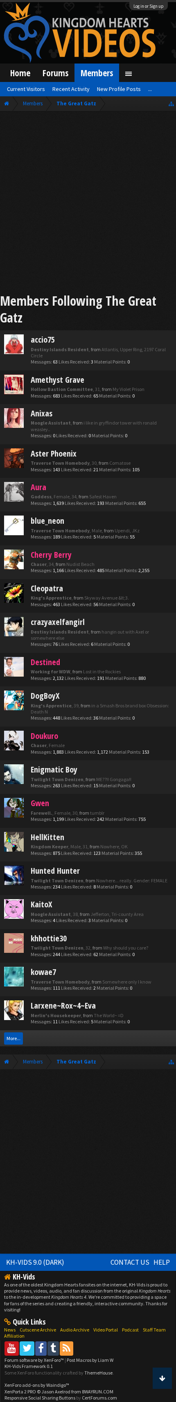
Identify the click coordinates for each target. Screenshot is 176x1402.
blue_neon (47, 520)
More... (13, 1038)
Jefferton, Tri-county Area (117, 914)
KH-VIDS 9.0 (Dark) (35, 1262)
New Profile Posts (119, 89)
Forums (55, 73)
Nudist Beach (80, 564)
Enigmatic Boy (54, 769)
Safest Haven (103, 496)
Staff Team (154, 1330)
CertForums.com (99, 1398)
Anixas (41, 413)
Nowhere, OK (114, 846)
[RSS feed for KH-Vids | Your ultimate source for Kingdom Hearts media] (66, 1348)
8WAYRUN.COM (97, 1391)
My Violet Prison (128, 389)
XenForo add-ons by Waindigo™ (37, 1385)
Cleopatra (47, 588)
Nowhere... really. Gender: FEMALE (131, 880)
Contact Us (130, 1262)
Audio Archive (74, 1330)
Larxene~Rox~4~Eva (63, 1005)
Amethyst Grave (57, 379)
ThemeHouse (98, 1373)
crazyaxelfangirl (58, 621)
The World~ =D (109, 1015)
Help (161, 1262)
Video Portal (105, 1330)
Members (97, 73)
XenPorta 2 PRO (20, 1391)
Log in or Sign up (148, 6)
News (10, 1330)
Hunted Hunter (55, 870)
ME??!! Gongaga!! (113, 779)
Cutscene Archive (38, 1330)
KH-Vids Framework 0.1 (29, 1366)
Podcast (130, 1330)
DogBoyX (45, 695)
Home (20, 73)
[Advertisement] (88, 204)
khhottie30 (49, 938)
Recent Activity (71, 89)
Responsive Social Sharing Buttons (40, 1398)
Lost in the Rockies (102, 671)
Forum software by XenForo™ (35, 1360)
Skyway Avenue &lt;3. (106, 598)
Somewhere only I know (126, 982)
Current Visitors (26, 89)
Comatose (120, 463)
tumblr (97, 813)
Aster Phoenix (54, 453)
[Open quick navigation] (171, 103)
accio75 (43, 339)
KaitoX (41, 904)
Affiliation (14, 1336)
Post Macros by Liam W (90, 1360)
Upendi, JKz (127, 530)
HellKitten (47, 837)
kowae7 (43, 971)
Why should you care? (125, 948)
